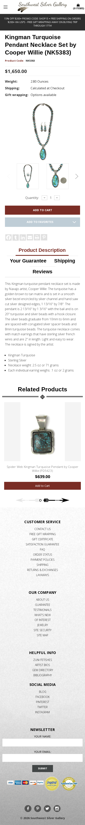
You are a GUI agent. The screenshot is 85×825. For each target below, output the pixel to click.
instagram (42, 712)
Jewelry (42, 625)
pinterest (42, 702)
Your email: (42, 752)
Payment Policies (43, 560)
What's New (42, 615)
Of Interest (43, 620)
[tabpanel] (42, 446)
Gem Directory (42, 670)
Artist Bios (42, 665)
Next (76, 176)
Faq (42, 549)
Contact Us (42, 529)
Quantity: (32, 198)
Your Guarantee (28, 260)
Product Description (42, 250)
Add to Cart (42, 486)
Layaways (42, 575)
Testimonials (42, 610)
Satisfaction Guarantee (42, 544)
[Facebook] (8, 237)
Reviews (42, 271)
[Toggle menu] (6, 7)
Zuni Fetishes (42, 660)
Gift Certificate (42, 539)
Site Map (42, 635)
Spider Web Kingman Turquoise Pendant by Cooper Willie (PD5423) (42, 469)
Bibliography (42, 675)
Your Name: (42, 736)
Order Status (42, 554)
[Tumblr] (15, 237)
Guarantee (42, 605)
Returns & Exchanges (42, 570)
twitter (42, 707)
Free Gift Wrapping (42, 534)
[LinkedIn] (22, 237)
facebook (43, 697)
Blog (42, 692)
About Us (42, 599)
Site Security (42, 630)
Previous (9, 176)
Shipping (64, 260)
